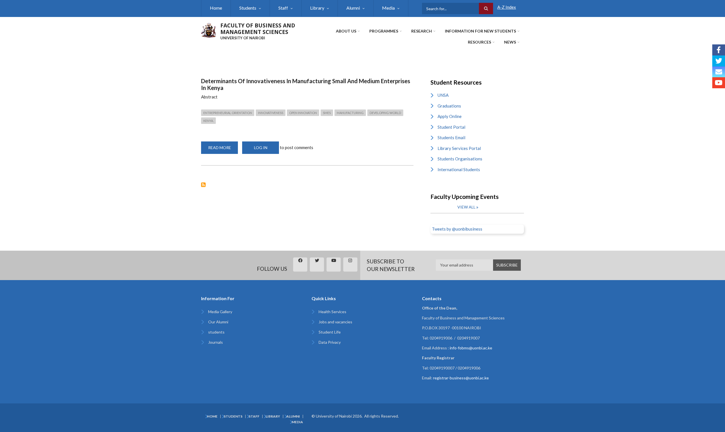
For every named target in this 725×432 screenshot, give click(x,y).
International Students (459, 169)
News (510, 42)
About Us (346, 31)
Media (388, 7)
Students (247, 7)
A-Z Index (506, 7)
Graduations (449, 105)
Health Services (332, 311)
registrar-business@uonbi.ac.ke (461, 377)
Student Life (330, 332)
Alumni (353, 7)
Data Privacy (330, 342)
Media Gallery (220, 311)
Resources (479, 42)
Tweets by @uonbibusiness (457, 228)
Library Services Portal (459, 148)
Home (216, 7)
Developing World (385, 113)
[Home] (208, 29)
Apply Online (450, 116)
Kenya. (208, 120)
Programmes (383, 31)
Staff (283, 7)
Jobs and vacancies (335, 321)
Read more (223, 149)
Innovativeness (270, 113)
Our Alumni (218, 321)
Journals (215, 342)
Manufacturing (350, 113)
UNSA (443, 95)
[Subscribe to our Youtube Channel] (718, 82)
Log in (260, 147)
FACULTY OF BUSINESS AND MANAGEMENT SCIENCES (257, 29)
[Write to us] (718, 72)
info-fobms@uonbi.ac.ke (471, 347)
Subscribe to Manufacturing (203, 184)
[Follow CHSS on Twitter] (718, 60)
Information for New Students (480, 31)
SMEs (327, 113)
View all (466, 207)
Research (421, 31)
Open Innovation (303, 113)
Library (317, 7)
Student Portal (451, 127)
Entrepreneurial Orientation (227, 113)
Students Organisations (460, 158)
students (216, 332)
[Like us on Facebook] (718, 49)
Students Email (451, 137)
